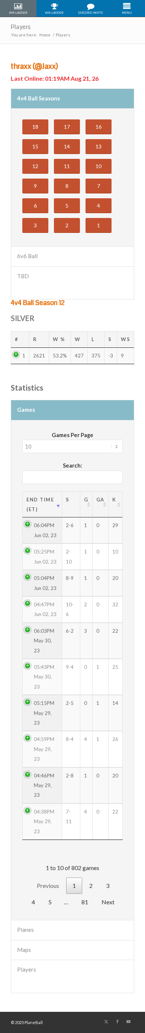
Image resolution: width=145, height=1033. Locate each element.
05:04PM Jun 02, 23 (45, 583)
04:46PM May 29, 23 (44, 785)
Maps (24, 949)
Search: (72, 465)
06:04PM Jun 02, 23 (45, 530)
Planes (25, 929)
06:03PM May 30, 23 (44, 641)
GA (100, 500)
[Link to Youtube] (128, 1021)
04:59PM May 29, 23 (44, 749)
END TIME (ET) (40, 504)
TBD (23, 276)
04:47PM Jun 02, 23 (45, 609)
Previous (48, 885)
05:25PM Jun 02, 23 (45, 556)
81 (84, 901)
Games (26, 409)
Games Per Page (72, 435)
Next (108, 901)
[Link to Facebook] (117, 1021)
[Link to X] (106, 1021)
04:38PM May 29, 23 (44, 821)
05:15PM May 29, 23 (44, 713)
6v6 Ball (27, 256)
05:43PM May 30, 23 (44, 677)
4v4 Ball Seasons (38, 98)
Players (20, 27)
